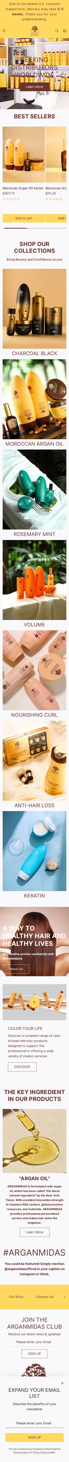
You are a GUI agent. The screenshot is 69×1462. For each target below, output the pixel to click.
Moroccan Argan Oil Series (23, 188)
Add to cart (23, 218)
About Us (16, 969)
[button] (64, 1297)
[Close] (62, 1383)
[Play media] (34, 1002)
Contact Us (44, 1297)
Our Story (16, 1297)
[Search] (57, 31)
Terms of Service (41, 1452)
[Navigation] (4, 31)
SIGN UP (34, 1354)
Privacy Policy (20, 1452)
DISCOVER (22, 1067)
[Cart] (64, 31)
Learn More (34, 87)
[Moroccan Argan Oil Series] (24, 155)
